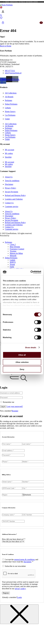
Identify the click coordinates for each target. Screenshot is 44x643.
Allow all (22, 355)
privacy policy (20, 589)
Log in (3, 406)
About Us (8, 177)
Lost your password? (15, 406)
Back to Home (5, 46)
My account (9, 150)
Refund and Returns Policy (15, 195)
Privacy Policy (10, 188)
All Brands (9, 97)
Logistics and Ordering (14, 199)
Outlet (7, 119)
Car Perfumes (10, 115)
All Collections (10, 93)
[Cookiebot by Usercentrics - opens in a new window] (31, 272)
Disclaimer (9, 184)
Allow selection (22, 362)
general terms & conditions (24, 559)
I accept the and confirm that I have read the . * (20, 560)
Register (15, 411)
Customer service (11, 206)
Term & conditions (12, 181)
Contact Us (9, 203)
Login (19, 597)
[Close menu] (19, 614)
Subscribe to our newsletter (15, 566)
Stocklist (8, 157)
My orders (9, 153)
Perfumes (8, 100)
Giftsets (8, 108)
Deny (22, 369)
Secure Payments (11, 192)
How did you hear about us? (13, 539)
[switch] (37, 322)
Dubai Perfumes (11, 104)
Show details (30, 347)
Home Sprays (10, 111)
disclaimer (27, 562)
